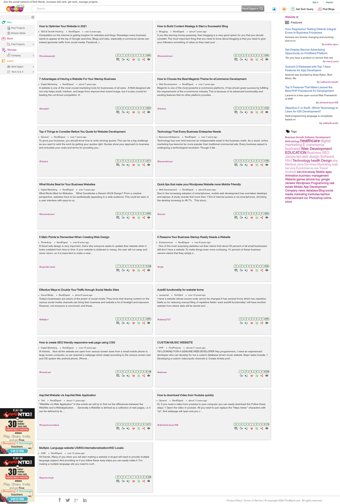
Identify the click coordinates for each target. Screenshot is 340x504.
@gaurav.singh (46, 477)
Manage (12, 49)
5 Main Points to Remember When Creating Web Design (74, 237)
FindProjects (175, 348)
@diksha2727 (164, 319)
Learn (10, 60)
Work (10, 38)
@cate (160, 267)
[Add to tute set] (117, 59)
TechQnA (178, 295)
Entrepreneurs (166, 242)
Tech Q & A (17, 71)
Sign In (315, 2)
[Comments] (138, 59)
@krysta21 (44, 109)
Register (329, 2)
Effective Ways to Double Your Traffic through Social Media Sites (79, 289)
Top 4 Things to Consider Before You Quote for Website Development (82, 131)
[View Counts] (148, 59)
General (45, 137)
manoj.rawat (332, 61)
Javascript (164, 295)
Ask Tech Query (304, 9)
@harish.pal (45, 372)
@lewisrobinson (165, 56)
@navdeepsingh (47, 56)
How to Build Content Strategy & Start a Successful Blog (192, 26)
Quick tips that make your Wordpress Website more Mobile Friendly (199, 184)
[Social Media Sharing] (143, 59)
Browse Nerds (18, 33)
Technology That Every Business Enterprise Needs (189, 131)
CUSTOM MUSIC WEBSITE (175, 342)
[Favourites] (133, 59)
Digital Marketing (49, 84)
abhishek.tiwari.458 (328, 102)
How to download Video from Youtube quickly (185, 395)
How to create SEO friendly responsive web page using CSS (77, 342)
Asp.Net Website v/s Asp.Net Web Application (67, 395)
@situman (162, 372)
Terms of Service (253, 500)
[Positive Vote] (123, 59)
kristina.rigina (331, 44)
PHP (161, 348)
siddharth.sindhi (330, 123)
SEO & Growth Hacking (52, 31)
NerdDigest (74, 31)
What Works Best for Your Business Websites (67, 184)
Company (16, 55)
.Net (43, 400)
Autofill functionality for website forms (180, 289)
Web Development (168, 84)
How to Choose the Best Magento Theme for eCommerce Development (201, 79)
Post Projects (18, 28)
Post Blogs (329, 9)
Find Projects (18, 44)
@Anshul (161, 109)
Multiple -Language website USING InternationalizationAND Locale (81, 448)
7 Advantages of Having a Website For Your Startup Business (77, 79)
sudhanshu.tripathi (329, 82)
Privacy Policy (234, 500)
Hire (9, 22)
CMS (43, 453)
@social (161, 214)
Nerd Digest (17, 66)
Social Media (47, 295)
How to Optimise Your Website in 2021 (63, 26)
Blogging (163, 31)
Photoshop (46, 242)
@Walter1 (44, 319)
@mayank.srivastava (49, 425)
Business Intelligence (169, 137)
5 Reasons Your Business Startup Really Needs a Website (193, 237)
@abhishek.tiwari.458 (167, 425)
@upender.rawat (47, 267)
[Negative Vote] (128, 59)
